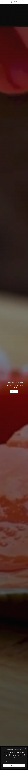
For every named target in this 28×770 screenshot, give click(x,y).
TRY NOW (14, 391)
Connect (14, 765)
